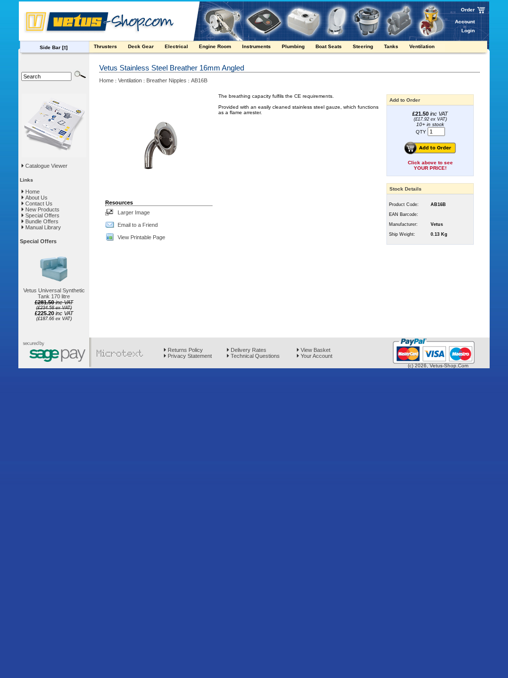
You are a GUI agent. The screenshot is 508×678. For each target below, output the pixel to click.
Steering (364, 46)
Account (465, 21)
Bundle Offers (41, 221)
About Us (36, 198)
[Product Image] (158, 143)
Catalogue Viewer (46, 166)
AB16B (199, 80)
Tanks (392, 46)
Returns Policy (184, 350)
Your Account (315, 356)
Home (32, 192)
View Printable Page (141, 237)
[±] (64, 47)
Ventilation (422, 46)
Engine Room (216, 46)
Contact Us (38, 203)
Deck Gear (141, 46)
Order (468, 9)
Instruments (257, 46)
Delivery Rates (247, 350)
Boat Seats (329, 46)
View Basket (314, 350)
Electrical (177, 46)
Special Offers (42, 215)
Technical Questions (254, 356)
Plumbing (294, 46)
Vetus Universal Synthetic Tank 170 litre (54, 293)
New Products (42, 209)
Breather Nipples (166, 80)
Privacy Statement (189, 356)
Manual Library (42, 227)
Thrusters (106, 46)
